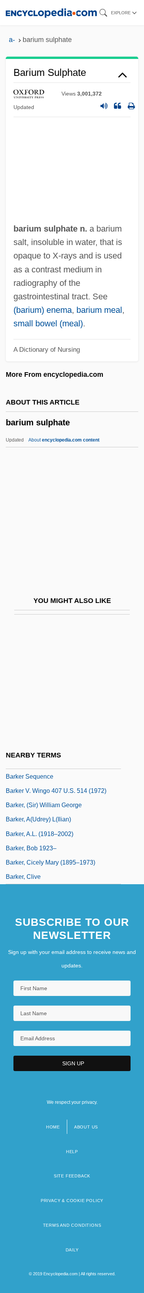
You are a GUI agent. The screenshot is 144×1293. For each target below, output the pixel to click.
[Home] (51, 12)
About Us (86, 1127)
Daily (72, 1250)
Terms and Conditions (72, 1225)
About (63, 440)
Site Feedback (72, 1176)
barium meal (99, 310)
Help (72, 1151)
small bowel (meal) (48, 323)
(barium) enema (42, 310)
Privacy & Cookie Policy (72, 1200)
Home (53, 1127)
